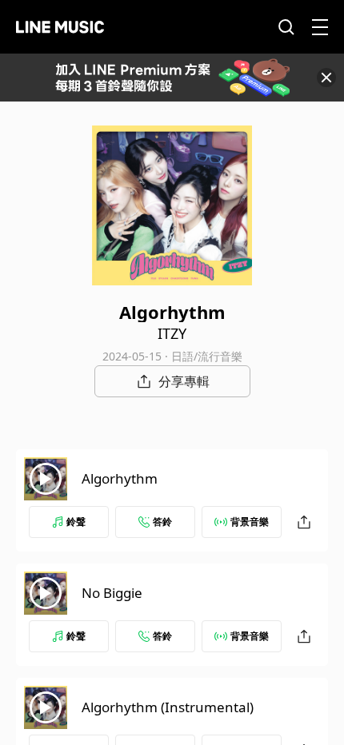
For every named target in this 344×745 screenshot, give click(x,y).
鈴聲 (76, 521)
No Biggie (112, 593)
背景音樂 (249, 521)
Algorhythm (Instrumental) (168, 707)
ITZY (172, 333)
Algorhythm (120, 478)
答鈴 (162, 521)
